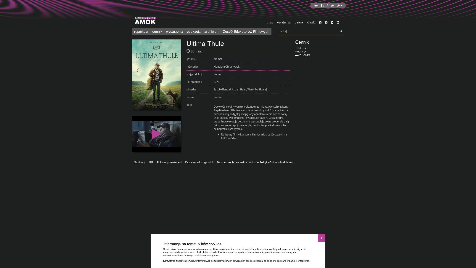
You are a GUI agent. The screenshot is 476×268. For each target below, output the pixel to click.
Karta (302, 51)
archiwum (211, 31)
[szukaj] (341, 31)
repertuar (141, 31)
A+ (333, 5)
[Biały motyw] (316, 5)
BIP (151, 162)
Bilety (302, 48)
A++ (339, 5)
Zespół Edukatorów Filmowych (246, 31)
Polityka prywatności (169, 162)
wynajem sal (284, 22)
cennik (157, 31)
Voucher (304, 55)
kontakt (311, 22)
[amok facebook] (320, 22)
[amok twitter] (332, 22)
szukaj (310, 31)
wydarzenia (174, 31)
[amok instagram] (338, 22)
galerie (299, 22)
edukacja (194, 31)
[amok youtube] (326, 22)
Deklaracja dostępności (199, 162)
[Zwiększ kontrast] (322, 5)
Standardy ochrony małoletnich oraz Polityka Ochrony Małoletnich (255, 162)
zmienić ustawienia (173, 255)
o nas (270, 22)
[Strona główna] (167, 14)
